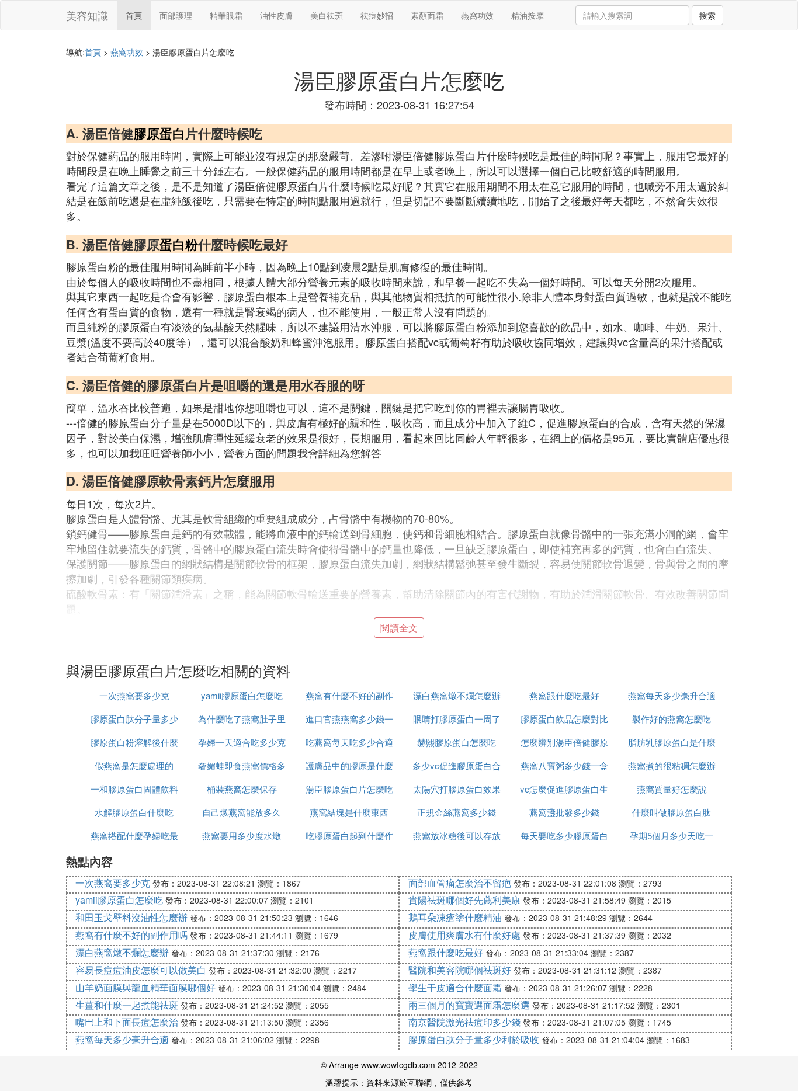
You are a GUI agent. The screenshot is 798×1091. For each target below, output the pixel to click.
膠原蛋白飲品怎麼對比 (564, 719)
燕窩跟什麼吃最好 (564, 695)
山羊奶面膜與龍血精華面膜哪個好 (145, 987)
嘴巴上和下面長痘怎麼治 (126, 1022)
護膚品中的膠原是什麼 (349, 765)
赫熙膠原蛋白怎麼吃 (456, 742)
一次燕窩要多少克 (134, 695)
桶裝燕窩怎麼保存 (242, 789)
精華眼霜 (226, 15)
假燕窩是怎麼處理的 (134, 765)
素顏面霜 (427, 15)
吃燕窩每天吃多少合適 (349, 742)
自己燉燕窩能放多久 (241, 812)
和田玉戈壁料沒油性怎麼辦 (131, 917)
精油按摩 (527, 15)
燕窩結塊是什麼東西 (349, 812)
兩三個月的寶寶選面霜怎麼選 (469, 1005)
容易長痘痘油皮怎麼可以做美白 (140, 970)
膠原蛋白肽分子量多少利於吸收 (473, 1039)
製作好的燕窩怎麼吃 (671, 719)
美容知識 (87, 15)
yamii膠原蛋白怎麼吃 (242, 695)
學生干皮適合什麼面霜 (455, 987)
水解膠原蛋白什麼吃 (134, 812)
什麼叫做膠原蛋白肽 (671, 812)
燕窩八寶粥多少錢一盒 (564, 765)
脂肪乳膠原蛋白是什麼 (672, 742)
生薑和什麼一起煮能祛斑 (126, 1005)
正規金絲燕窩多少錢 (456, 812)
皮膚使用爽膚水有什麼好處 (464, 934)
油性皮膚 (276, 15)
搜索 (707, 15)
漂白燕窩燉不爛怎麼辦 (457, 695)
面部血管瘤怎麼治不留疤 (459, 883)
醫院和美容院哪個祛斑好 (459, 970)
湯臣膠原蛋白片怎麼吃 (349, 789)
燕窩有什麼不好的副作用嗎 (131, 934)
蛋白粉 (178, 244)
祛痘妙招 (376, 15)
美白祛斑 (326, 15)
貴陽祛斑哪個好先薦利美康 (464, 899)
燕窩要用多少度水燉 (241, 835)
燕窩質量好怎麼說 (672, 789)
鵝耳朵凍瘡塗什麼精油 (455, 917)
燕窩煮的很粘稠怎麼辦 (672, 765)
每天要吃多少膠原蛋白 (564, 835)
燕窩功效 (477, 15)
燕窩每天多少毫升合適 (672, 695)
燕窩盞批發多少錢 (564, 812)
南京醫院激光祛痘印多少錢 (464, 1022)
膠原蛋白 (159, 133)
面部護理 (175, 15)
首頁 (134, 15)
